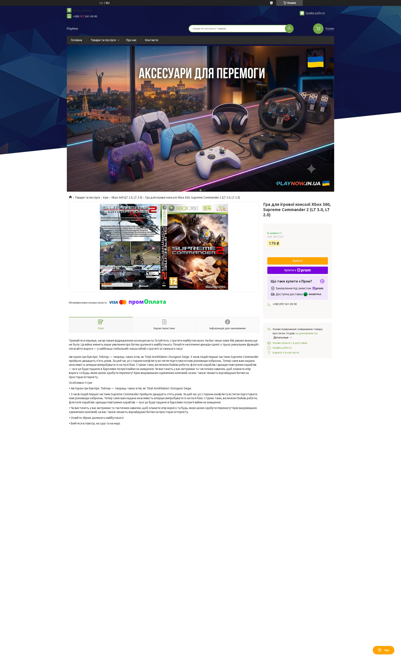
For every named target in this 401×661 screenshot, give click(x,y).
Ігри (105, 197)
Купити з (290, 270)
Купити (297, 260)
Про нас (131, 40)
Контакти (151, 40)
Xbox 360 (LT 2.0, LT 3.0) (126, 197)
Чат (386, 650)
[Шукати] (289, 28)
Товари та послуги (103, 40)
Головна (76, 40)
